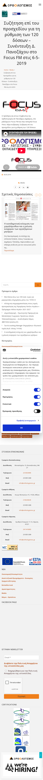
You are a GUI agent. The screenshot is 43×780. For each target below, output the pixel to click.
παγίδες (6, 436)
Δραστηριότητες (8, 589)
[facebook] (15, 187)
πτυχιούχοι (27, 436)
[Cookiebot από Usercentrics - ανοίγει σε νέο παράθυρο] (30, 350)
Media (22, 183)
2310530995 (27, 473)
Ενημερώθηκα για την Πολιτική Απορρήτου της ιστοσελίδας (20, 672)
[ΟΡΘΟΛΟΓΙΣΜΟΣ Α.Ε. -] (19, 4)
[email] (27, 187)
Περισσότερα (9, 250)
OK (21, 428)
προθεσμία (15, 436)
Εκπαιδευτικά (7, 585)
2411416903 (27, 529)
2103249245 (27, 500)
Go (38, 285)
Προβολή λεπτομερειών (26, 420)
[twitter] (19, 187)
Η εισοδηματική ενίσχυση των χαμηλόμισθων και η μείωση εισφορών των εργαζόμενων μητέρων (19, 227)
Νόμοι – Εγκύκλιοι (9, 597)
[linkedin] (23, 187)
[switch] (37, 397)
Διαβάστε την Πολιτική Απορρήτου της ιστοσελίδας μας (21, 664)
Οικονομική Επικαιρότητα (12, 346)
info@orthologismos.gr (27, 483)
